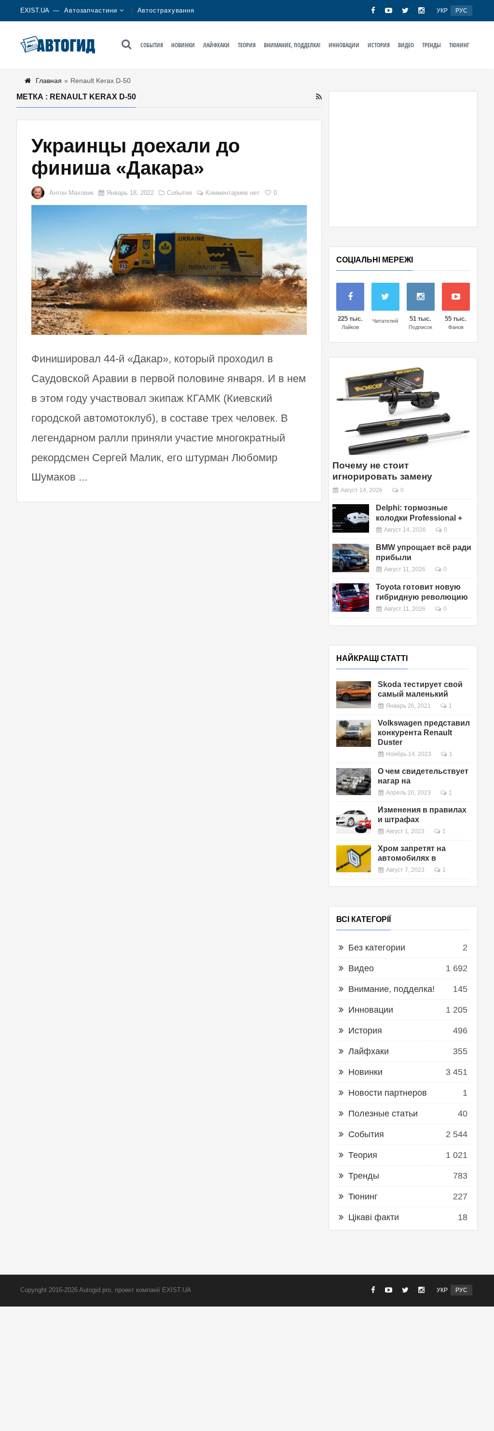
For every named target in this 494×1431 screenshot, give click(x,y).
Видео (406, 45)
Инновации (344, 45)
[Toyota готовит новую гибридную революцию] (350, 597)
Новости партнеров (387, 1093)
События (151, 45)
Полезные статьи (383, 1113)
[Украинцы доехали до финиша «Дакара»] (169, 270)
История (379, 45)
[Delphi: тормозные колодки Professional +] (350, 518)
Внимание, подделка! (292, 45)
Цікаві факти (373, 1217)
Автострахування (166, 10)
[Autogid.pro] (57, 44)
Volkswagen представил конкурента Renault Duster (424, 732)
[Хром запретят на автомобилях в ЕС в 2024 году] (353, 858)
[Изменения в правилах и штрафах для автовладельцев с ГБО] (353, 820)
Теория (247, 45)
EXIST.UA (34, 10)
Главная (49, 80)
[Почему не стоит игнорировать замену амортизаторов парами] (403, 410)
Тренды (431, 45)
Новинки (183, 45)
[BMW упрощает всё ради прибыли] (350, 558)
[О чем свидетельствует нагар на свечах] (353, 781)
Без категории (376, 947)
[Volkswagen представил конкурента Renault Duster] (353, 733)
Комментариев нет (233, 192)
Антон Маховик (71, 192)
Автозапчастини (90, 10)
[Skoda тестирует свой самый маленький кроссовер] (353, 694)
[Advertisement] (403, 159)
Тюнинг (459, 45)
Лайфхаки (216, 45)
